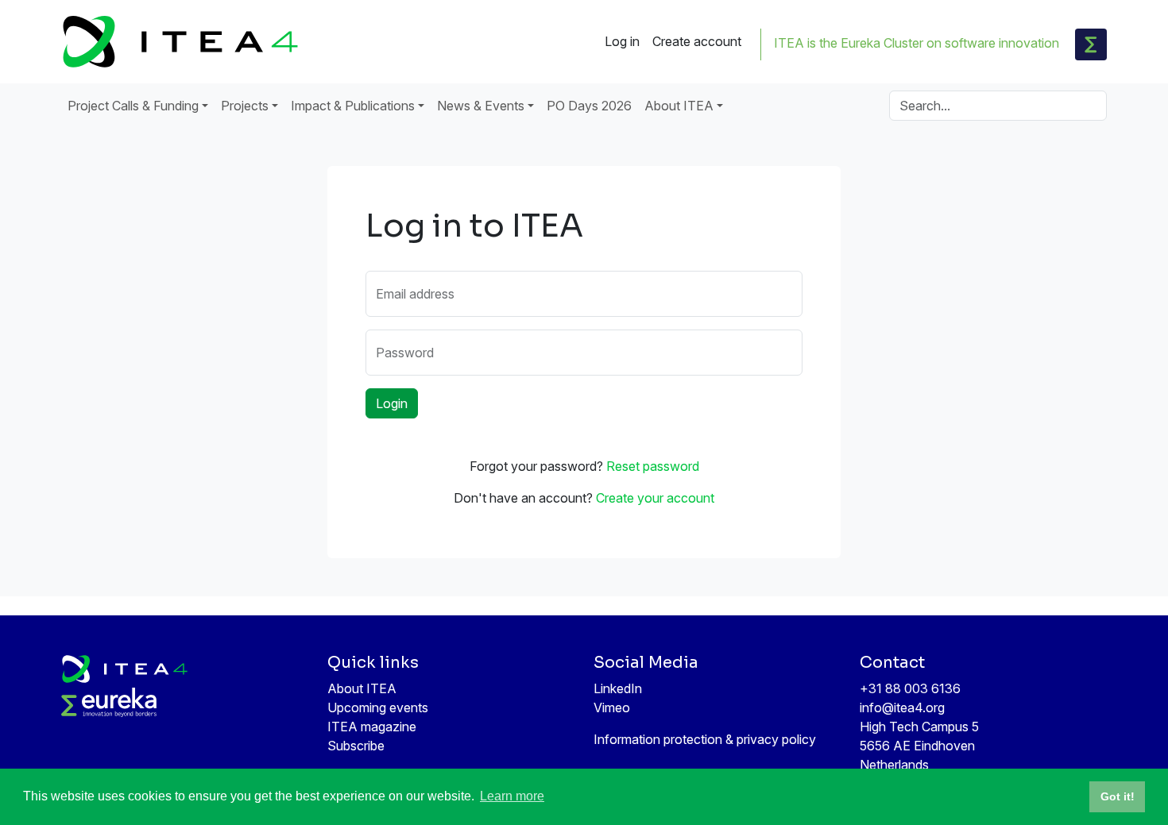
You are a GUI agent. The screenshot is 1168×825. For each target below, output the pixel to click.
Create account (696, 41)
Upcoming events (377, 707)
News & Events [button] (480, 106)
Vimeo (612, 707)
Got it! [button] (1117, 796)
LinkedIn (618, 688)
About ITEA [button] (679, 106)
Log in (622, 41)
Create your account (655, 498)
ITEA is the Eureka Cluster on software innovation (916, 43)
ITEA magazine (371, 726)
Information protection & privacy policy (705, 739)
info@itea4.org (902, 707)
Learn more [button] (512, 796)
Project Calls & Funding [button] (133, 106)
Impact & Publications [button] (353, 106)
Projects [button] (245, 106)
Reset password (652, 466)
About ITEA (361, 688)
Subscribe (356, 746)
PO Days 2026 (589, 106)
